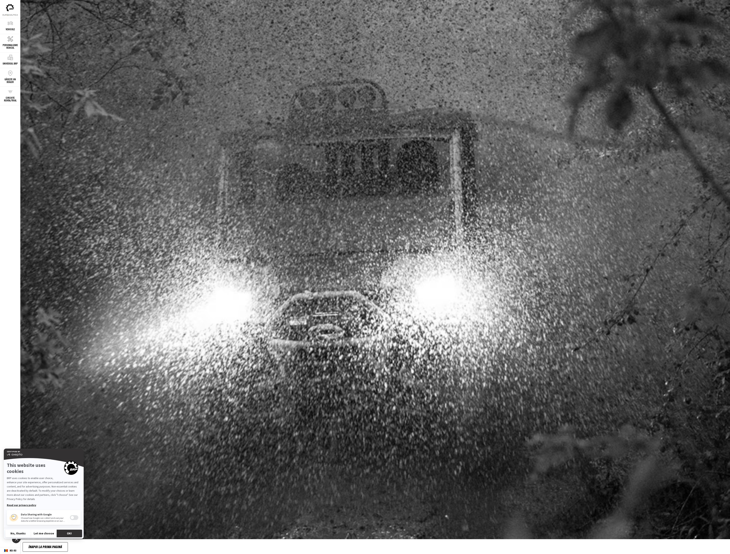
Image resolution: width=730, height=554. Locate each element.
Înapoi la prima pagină (45, 546)
